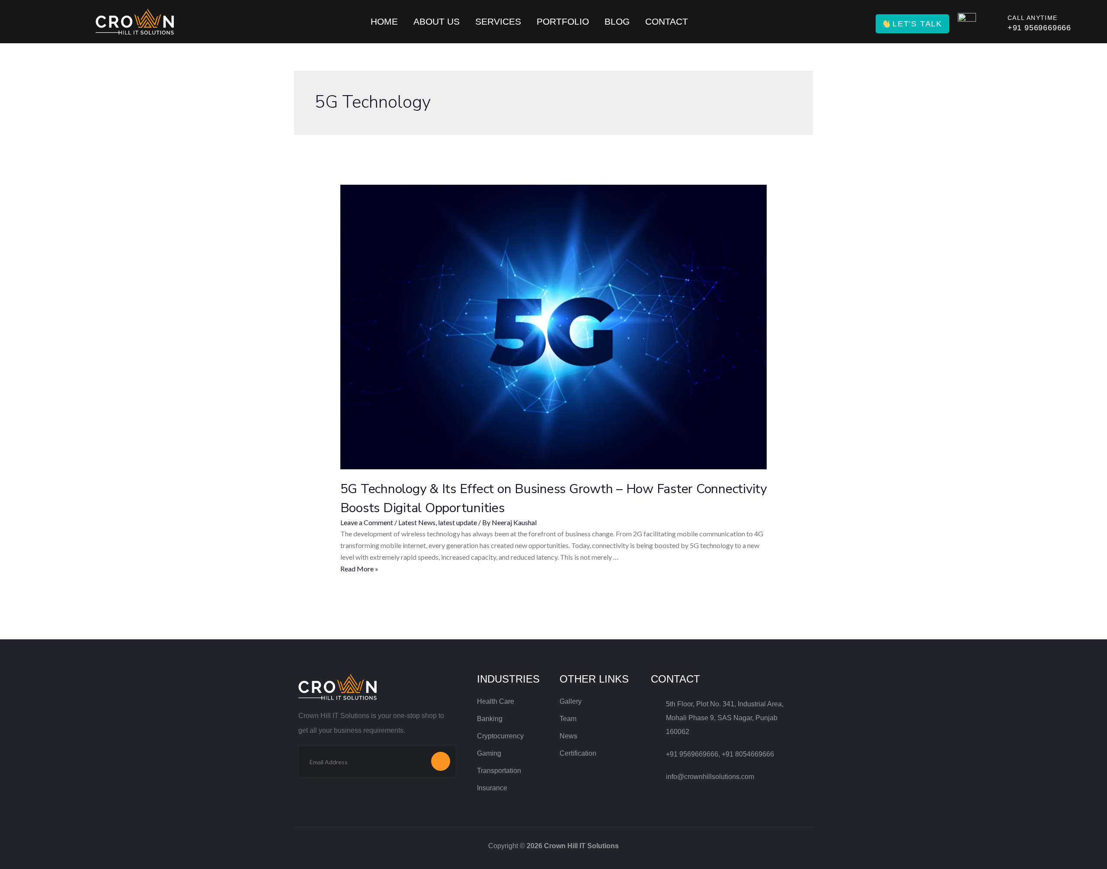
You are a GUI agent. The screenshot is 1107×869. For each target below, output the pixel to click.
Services (498, 21)
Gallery (571, 701)
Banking (489, 718)
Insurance (492, 788)
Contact (666, 21)
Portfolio (563, 21)
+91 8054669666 (748, 754)
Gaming (489, 753)
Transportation (499, 770)
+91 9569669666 (1039, 27)
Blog (617, 21)
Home (384, 21)
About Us (436, 21)
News (568, 736)
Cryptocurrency (500, 736)
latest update (457, 522)
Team (568, 718)
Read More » (359, 568)
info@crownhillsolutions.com (710, 776)
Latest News (416, 522)
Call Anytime (1033, 17)
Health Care (495, 701)
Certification (578, 753)
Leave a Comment (366, 522)
